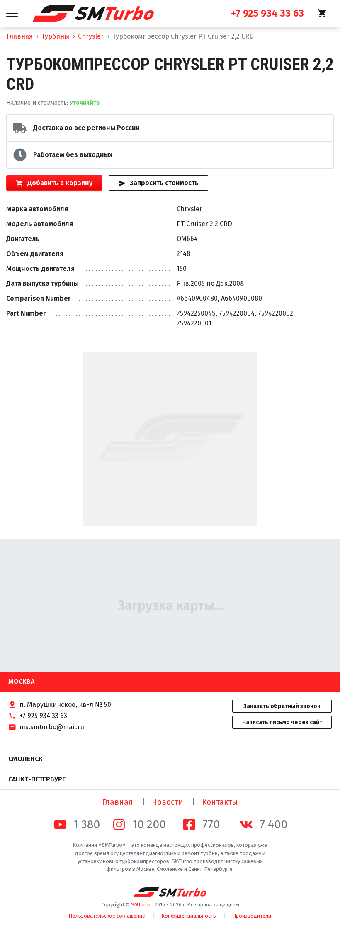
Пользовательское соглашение (107, 916)
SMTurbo (141, 904)
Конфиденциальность (189, 916)
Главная (20, 36)
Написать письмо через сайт (282, 722)
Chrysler (91, 36)
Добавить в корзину (59, 183)
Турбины (55, 36)
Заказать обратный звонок (282, 706)
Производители (252, 916)
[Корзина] (322, 13)
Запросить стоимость (164, 183)
